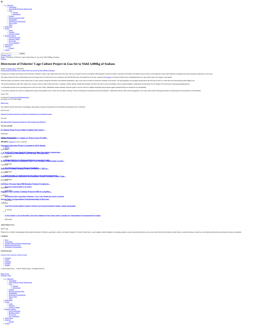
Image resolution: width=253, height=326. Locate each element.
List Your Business (14, 37)
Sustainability (13, 19)
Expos (11, 30)
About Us (8, 46)
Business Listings (10, 36)
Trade (10, 25)
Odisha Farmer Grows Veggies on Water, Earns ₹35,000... (24, 138)
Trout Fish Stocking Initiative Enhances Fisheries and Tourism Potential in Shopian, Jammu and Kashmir (40, 206)
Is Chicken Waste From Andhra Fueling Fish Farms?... (23, 130)
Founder (11, 48)
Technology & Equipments (17, 21)
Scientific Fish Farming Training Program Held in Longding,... (26, 192)
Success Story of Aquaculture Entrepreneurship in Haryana (25, 199)
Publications (8, 27)
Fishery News (12, 69)
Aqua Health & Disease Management (20, 9)
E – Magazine (9, 5)
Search (22, 53)
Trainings (12, 32)
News (10, 11)
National (15, 12)
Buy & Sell (12, 41)
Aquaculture (12, 7)
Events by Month (14, 34)
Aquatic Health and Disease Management (18, 243)
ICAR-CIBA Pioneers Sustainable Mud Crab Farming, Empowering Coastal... (32, 161)
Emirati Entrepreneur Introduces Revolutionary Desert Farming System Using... (33, 176)
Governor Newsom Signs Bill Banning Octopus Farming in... (25, 184)
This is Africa (13, 23)
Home (3, 57)
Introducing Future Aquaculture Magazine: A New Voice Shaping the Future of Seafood (34, 196)
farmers (108, 77)
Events (7, 28)
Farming (11, 16)
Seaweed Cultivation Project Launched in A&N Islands (23, 145)
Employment (9, 44)
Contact (7, 50)
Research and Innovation (16, 18)
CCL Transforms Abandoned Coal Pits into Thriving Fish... (25, 153)
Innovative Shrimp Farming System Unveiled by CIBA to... (25, 168)
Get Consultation (14, 43)
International (16, 14)
